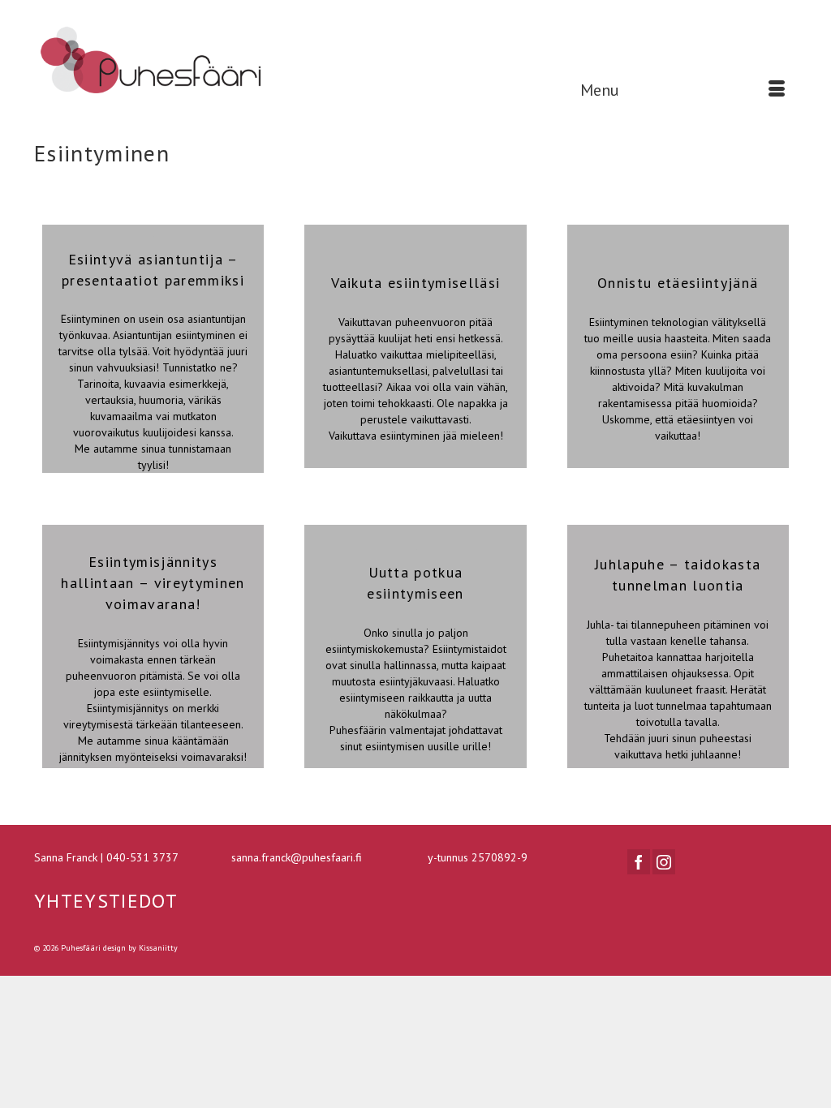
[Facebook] (638, 862)
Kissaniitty (158, 948)
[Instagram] (663, 862)
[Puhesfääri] (153, 61)
